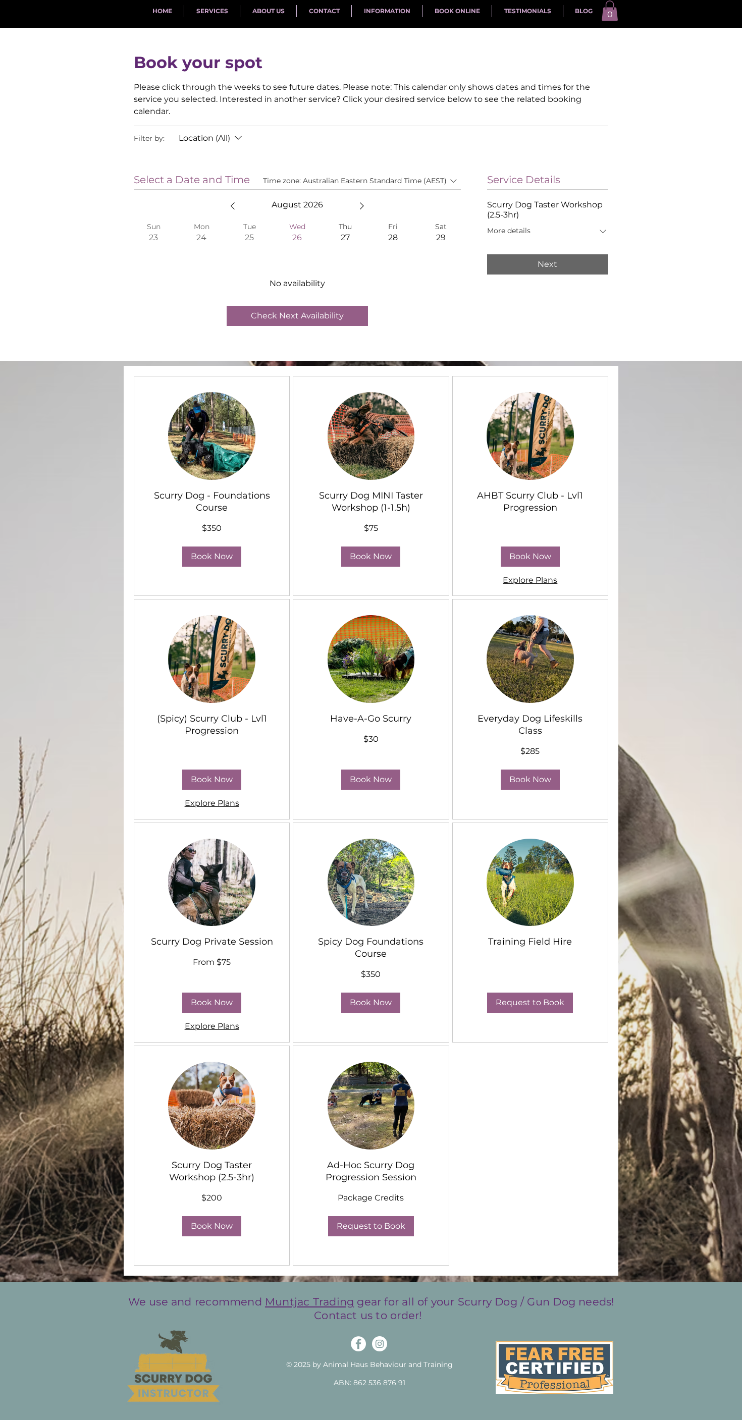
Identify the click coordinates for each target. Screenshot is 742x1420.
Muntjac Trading (309, 1301)
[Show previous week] (233, 206)
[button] (609, 11)
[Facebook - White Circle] (358, 1343)
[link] (212, 502)
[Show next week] (362, 206)
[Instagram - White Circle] (379, 1343)
